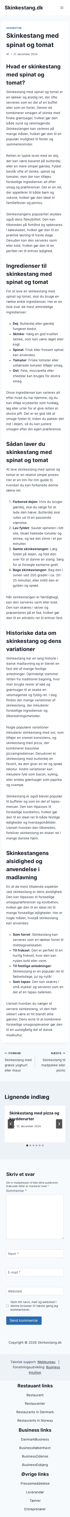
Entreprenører (35, 1509)
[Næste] (59, 1124)
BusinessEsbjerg (35, 1465)
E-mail (14, 1272)
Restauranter (35, 1403)
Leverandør (35, 1492)
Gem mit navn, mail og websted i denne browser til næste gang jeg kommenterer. (34, 1305)
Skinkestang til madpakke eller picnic (53, 1062)
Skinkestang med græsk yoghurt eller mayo (18, 1062)
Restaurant (35, 1395)
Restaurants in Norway (35, 1420)
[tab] (27, 1145)
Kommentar (16, 1191)
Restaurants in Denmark (35, 1412)
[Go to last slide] (11, 1124)
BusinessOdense (35, 1456)
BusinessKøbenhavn (35, 1448)
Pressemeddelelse (35, 1483)
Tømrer (35, 1501)
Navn (13, 1254)
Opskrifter (14, 28)
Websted (15, 1291)
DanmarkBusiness (35, 1439)
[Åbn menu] (61, 8)
